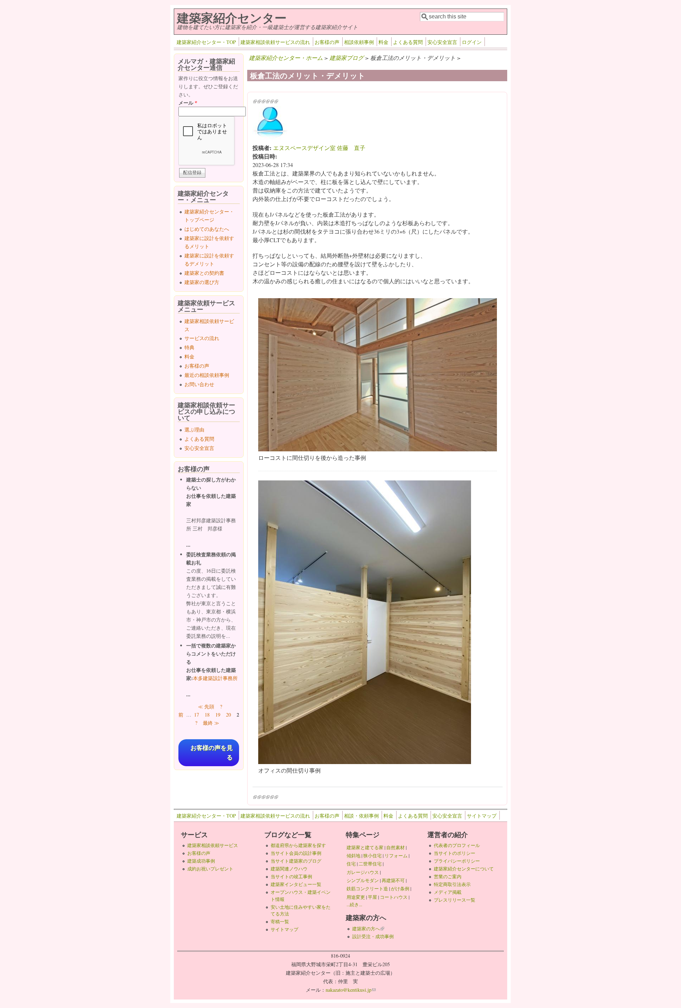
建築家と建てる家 (365, 847)
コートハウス (394, 897)
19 (217, 714)
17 (196, 714)
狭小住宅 (372, 855)
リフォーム (396, 855)
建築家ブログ (347, 57)
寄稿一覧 (280, 921)
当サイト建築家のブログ (296, 861)
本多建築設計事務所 (215, 678)
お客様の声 (327, 42)
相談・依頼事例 (361, 815)
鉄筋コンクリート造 (367, 888)
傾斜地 (353, 855)
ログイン (472, 42)
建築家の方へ (368, 928)
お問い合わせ (199, 384)
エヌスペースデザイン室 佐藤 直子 (319, 147)
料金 (383, 42)
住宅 (351, 864)
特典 (189, 347)
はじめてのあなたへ (206, 228)
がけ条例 (400, 888)
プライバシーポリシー (457, 861)
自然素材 (395, 847)
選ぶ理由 (194, 429)
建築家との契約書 (204, 272)
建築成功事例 (201, 861)
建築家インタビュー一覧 (296, 884)
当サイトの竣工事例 (291, 876)
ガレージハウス (363, 872)
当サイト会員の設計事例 (296, 853)
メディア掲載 (447, 892)
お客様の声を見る (211, 753)
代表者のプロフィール (457, 845)
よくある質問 (408, 42)
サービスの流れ (201, 338)
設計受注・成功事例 (373, 936)
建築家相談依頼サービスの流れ (275, 42)
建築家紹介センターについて (464, 868)
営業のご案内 (447, 876)
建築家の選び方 (201, 282)
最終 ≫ (211, 722)
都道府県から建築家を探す (298, 845)
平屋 (372, 897)
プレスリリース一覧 (454, 900)
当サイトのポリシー (454, 853)
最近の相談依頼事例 (206, 375)
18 (207, 714)
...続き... (354, 904)
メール (187, 102)
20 (228, 714)
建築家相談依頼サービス (212, 845)
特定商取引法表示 (452, 884)
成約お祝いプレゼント (210, 868)
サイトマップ (482, 815)
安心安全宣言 (442, 42)
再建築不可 (393, 880)
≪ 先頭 (206, 706)
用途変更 (356, 897)
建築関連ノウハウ (289, 868)
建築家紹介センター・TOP (206, 42)
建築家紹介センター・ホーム (286, 57)
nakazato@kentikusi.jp (351, 989)
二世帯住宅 (370, 864)
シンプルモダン (363, 880)
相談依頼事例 (359, 42)
